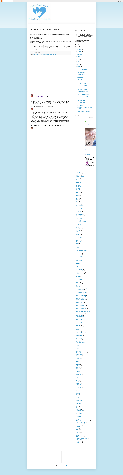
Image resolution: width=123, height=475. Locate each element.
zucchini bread (79, 442)
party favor (78, 364)
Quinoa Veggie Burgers (80, 378)
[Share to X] (38, 52)
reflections (78, 381)
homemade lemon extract (81, 306)
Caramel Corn (79, 208)
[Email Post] (33, 52)
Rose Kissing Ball (79, 386)
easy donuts (78, 249)
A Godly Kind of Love (81, 105)
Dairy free (78, 238)
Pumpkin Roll (78, 374)
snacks (77, 406)
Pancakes (78, 360)
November (79, 51)
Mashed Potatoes (79, 338)
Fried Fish (78, 263)
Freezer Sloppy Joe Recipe (82, 91)
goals (77, 277)
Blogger (67, 465)
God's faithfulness (79, 279)
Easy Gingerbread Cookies (81, 250)
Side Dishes (78, 403)
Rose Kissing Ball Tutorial (82, 85)
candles (77, 201)
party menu (78, 365)
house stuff (78, 325)
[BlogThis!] (37, 52)
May (78, 61)
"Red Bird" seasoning (80, 170)
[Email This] (35, 52)
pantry (77, 361)
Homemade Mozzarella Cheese (83, 71)
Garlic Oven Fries (79, 269)
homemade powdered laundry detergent (49, 54)
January (79, 67)
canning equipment (80, 205)
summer (77, 415)
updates (77, 429)
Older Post (68, 131)
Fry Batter (78, 264)
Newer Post (33, 131)
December (79, 49)
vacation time (78, 430)
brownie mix (78, 196)
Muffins (77, 345)
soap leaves (78, 409)
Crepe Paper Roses (80, 236)
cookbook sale (79, 228)
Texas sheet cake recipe (80, 422)
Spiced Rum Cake (79, 410)
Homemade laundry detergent (82, 304)
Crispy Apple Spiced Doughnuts (83, 109)
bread (77, 194)
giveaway (78, 276)
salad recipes (78, 387)
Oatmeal (77, 348)
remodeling (78, 383)
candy (77, 202)
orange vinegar (79, 354)
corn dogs (78, 231)
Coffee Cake (78, 224)
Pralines (77, 368)
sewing (77, 397)
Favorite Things (79, 256)
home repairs (78, 286)
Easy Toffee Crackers (81, 72)
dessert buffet (78, 241)
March (78, 64)
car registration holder (80, 207)
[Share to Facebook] (39, 52)
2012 (77, 46)
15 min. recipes (79, 173)
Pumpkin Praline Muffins (80, 373)
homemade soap (79, 315)
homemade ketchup (80, 302)
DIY (34, 54)
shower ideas (78, 402)
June (78, 59)
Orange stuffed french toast (81, 352)
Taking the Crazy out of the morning (83, 420)
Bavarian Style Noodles (80, 186)
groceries (78, 282)
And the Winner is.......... (81, 77)
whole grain (78, 439)
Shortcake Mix (79, 399)
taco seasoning (79, 419)
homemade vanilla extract (81, 318)
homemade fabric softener (81, 295)
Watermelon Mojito (79, 436)
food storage (78, 257)
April (78, 62)
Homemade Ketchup (81, 102)
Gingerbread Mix (79, 275)
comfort (77, 227)
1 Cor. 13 (78, 172)
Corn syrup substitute (80, 233)
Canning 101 (78, 204)
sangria (77, 390)
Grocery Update (80, 79)
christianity (78, 217)
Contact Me (62, 23)
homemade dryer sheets (80, 291)
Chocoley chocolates (80, 215)
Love (77, 334)
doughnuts (78, 246)
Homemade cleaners (38, 54)
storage (77, 412)
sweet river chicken (79, 417)
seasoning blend (79, 396)
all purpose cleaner (80, 176)
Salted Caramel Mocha (80, 389)
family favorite (78, 254)
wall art (77, 435)
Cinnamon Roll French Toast (82, 83)
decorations (78, 240)
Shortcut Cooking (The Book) (40, 23)
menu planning (79, 339)
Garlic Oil (78, 267)
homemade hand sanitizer (81, 299)
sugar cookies (79, 413)
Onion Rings (78, 349)
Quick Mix (78, 377)
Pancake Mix (78, 358)
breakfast (78, 195)
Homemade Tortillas (80, 316)
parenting (78, 362)
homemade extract (79, 293)
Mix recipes (78, 341)
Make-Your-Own (79, 335)
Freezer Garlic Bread (81, 103)
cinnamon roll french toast (81, 221)
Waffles (77, 433)
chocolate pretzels (79, 214)
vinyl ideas (78, 432)
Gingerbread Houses (80, 273)
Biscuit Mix (78, 189)
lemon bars (78, 331)
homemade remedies (80, 313)
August (78, 56)
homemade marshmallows (81, 308)
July (78, 57)
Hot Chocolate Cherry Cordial (82, 323)
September (79, 54)
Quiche (77, 375)
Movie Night (78, 344)
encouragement (79, 253)
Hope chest (78, 320)
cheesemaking (79, 211)
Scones (77, 394)
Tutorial (77, 428)
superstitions (78, 416)
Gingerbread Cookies (80, 272)
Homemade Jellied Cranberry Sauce (83, 301)
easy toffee (78, 251)
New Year (78, 347)
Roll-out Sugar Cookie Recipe (83, 76)
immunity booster (79, 326)
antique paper (79, 179)
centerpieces (78, 209)
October (79, 52)
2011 (77, 48)
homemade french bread (81, 296)
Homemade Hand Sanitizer (82, 96)
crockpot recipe (79, 237)
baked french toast (79, 183)
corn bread (78, 230)
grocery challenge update (81, 285)
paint (77, 357)
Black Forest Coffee (80, 191)
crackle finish (78, 234)
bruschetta (78, 198)
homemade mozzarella (80, 309)
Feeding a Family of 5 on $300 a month (84, 111)
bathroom (78, 185)
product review (79, 370)
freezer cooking (79, 260)
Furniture (78, 266)
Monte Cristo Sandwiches (81, 342)
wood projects (79, 441)
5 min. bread (78, 175)
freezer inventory (79, 262)
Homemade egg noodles (81, 292)
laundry (77, 329)
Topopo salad (78, 425)
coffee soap (78, 225)
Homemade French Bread (82, 69)
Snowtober (78, 407)
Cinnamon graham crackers (81, 220)
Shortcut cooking (79, 400)
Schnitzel (78, 391)
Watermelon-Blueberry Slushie (82, 438)
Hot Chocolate (79, 322)
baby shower (78, 182)
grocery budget (79, 283)
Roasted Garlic (79, 384)
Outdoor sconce (79, 355)
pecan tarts (78, 367)
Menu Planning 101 (81, 100)
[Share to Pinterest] (41, 52)
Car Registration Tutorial (82, 89)
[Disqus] (50, 75)
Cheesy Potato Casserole (81, 212)
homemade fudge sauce (80, 298)
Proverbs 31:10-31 (53, 23)
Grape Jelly (78, 280)
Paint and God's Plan (81, 74)
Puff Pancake (78, 371)
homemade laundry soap (81, 305)
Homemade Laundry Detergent (83, 94)
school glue (78, 393)
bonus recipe (78, 192)
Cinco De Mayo (79, 218)
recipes (77, 380)
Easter (77, 247)
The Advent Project (79, 423)
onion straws (78, 351)
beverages (78, 188)
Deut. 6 (77, 243)
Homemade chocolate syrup (81, 288)
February (79, 66)
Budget (77, 199)
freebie (77, 259)
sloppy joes (78, 404)
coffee (77, 223)
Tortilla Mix (78, 426)
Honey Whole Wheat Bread (82, 92)
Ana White (78, 178)
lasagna (77, 328)
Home (30, 23)
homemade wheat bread (81, 319)
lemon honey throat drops (81, 332)
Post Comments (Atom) (39, 133)
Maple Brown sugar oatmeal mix (82, 336)
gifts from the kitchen (80, 270)
